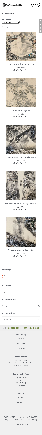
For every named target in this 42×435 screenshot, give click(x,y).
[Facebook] (40, 21)
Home (6, 14)
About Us (21, 338)
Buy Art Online (21, 378)
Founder (21, 341)
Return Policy (21, 383)
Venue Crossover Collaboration (21, 363)
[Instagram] (40, 28)
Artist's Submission (21, 365)
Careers (21, 346)
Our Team (21, 343)
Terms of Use (21, 385)
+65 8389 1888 (13, 328)
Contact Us (21, 348)
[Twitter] (40, 24)
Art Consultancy (21, 360)
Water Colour (8, 276)
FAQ (21, 380)
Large (6, 278)
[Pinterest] (40, 31)
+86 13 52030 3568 (30, 328)
